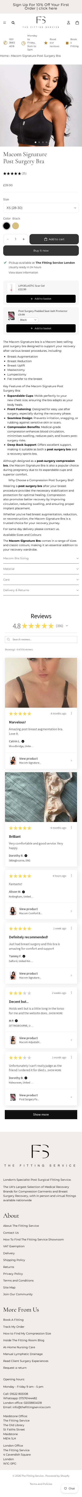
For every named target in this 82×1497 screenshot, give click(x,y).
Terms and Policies (41, 1483)
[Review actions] (71, 713)
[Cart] (77, 22)
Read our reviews (51, 43)
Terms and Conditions (18, 1280)
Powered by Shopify (57, 1475)
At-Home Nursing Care (19, 1347)
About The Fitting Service (21, 1226)
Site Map (9, 1287)
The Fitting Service (32, 1475)
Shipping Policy (14, 1260)
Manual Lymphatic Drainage (23, 1354)
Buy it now (41, 250)
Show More (56, 1013)
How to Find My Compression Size (27, 1333)
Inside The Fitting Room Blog (23, 1340)
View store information (23, 272)
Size (6, 199)
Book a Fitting (72, 43)
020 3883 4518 (9, 43)
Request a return (14, 1368)
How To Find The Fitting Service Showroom (33, 1239)
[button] (41, 558)
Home (4, 56)
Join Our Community (18, 1294)
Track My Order (13, 1326)
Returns (8, 1267)
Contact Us (11, 1232)
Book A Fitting (13, 1320)
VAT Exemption (13, 1246)
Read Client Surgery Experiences (25, 1361)
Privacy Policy (13, 1274)
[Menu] (4, 22)
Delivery (9, 1253)
